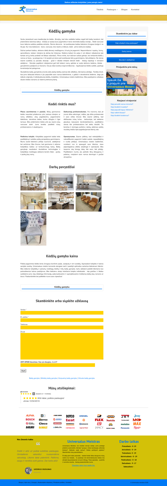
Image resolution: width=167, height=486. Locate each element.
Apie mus (27, 482)
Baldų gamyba (34, 378)
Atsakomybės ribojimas (45, 482)
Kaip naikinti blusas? (118, 112)
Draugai (33, 482)
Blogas (124, 9)
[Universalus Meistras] (39, 9)
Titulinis (99, 9)
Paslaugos (112, 9)
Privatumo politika (58, 482)
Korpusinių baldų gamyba (68, 378)
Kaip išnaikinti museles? (119, 107)
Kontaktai (135, 9)
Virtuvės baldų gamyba (86, 378)
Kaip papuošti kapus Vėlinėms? (122, 110)
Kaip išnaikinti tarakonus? (120, 115)
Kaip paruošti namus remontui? (122, 104)
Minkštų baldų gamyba (49, 378)
